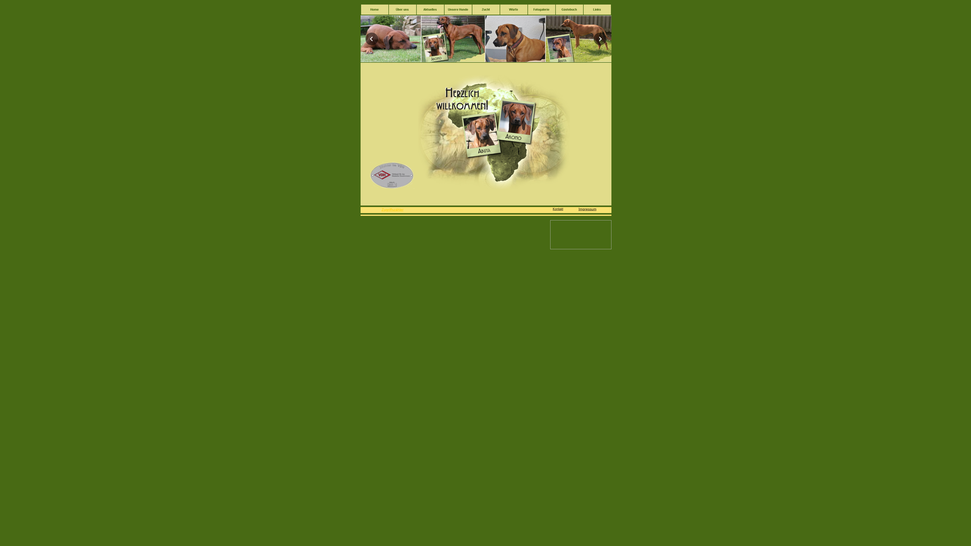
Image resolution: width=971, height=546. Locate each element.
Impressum (588, 209)
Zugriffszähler (393, 210)
